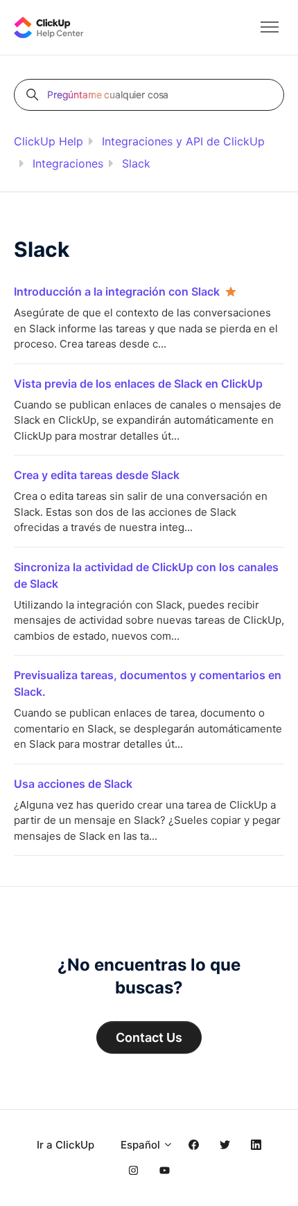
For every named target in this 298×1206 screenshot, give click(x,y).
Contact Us (149, 1037)
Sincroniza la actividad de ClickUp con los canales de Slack (146, 575)
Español (142, 1144)
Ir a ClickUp (65, 1144)
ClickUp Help (48, 141)
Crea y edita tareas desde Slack (96, 475)
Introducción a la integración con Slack (117, 291)
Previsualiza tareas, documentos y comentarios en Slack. (147, 683)
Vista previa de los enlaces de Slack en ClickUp (138, 383)
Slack (136, 163)
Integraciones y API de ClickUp (183, 141)
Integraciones (68, 163)
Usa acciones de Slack (73, 784)
